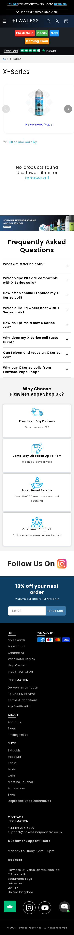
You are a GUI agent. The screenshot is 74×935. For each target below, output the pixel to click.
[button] (48, 21)
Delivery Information (23, 687)
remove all (37, 178)
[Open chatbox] (64, 906)
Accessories (17, 788)
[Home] (4, 59)
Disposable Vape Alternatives (29, 801)
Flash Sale (25, 33)
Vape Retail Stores (21, 659)
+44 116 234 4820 (21, 828)
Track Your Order (20, 672)
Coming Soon (37, 41)
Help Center (17, 665)
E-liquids (14, 750)
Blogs (12, 728)
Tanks (12, 763)
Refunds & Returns (21, 694)
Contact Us (16, 653)
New (54, 33)
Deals (42, 33)
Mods (12, 769)
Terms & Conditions (22, 700)
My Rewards (16, 640)
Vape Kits (15, 757)
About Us (14, 722)
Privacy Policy (18, 735)
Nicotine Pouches (21, 782)
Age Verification (20, 706)
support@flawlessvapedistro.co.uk (35, 832)
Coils (11, 776)
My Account (17, 646)
